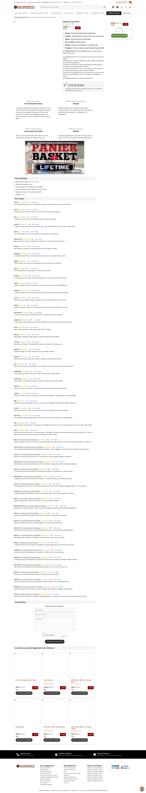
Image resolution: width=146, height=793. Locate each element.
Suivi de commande (69, 770)
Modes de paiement (70, 777)
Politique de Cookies (46, 784)
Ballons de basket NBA (94, 773)
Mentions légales (45, 779)
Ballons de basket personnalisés (45, 769)
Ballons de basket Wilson (95, 768)
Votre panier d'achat (70, 768)
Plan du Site (43, 783)
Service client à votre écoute (48, 775)
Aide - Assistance (45, 781)
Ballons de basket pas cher (95, 781)
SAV (65, 771)
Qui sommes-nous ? (56, 2)
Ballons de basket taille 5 (95, 779)
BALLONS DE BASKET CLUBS (39, 13)
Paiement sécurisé (45, 773)
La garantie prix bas (46, 771)
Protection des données (71, 779)
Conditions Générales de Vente (49, 777)
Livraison (66, 775)
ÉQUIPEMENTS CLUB (82, 13)
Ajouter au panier (119, 36)
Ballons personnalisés (34, 2)
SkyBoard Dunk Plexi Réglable (28, 440)
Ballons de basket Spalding (95, 771)
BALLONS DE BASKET (21, 13)
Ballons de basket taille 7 (95, 775)
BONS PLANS (127, 13)
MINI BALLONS (69, 13)
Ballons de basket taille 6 (95, 777)
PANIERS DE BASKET (114, 13)
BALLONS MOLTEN (56, 13)
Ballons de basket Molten (95, 770)
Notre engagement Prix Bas (20, 2)
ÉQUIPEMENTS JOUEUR (98, 13)
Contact (66, 783)
